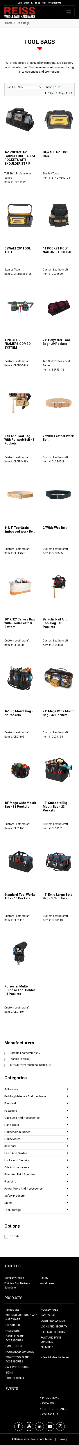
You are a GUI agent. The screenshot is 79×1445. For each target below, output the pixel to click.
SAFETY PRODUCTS (17, 1367)
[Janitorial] (67, 1146)
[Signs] (67, 1202)
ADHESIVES (12, 1309)
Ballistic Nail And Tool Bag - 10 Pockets (55, 623)
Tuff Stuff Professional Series (30, 1064)
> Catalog (47, 1403)
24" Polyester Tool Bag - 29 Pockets (56, 342)
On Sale (14, 1236)
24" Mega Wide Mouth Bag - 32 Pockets (58, 713)
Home (9, 23)
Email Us (56, 2)
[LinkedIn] (39, 1426)
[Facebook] (18, 1426)
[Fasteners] (67, 1110)
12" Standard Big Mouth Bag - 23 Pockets (55, 806)
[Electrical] (67, 1103)
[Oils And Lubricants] (67, 1167)
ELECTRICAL (12, 1325)
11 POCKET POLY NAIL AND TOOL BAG (57, 250)
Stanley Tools (20, 1059)
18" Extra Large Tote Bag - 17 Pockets (57, 896)
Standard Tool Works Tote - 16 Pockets (20, 896)
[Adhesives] (67, 1089)
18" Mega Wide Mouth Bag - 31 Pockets (20, 804)
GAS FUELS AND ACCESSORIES (15, 1338)
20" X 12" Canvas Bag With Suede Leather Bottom (19, 623)
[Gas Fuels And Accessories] (67, 1117)
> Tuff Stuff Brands (53, 1408)
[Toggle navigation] (69, 12)
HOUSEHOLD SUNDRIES (19, 1351)
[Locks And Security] (67, 1160)
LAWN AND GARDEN (53, 1320)
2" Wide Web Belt (55, 527)
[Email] (50, 1426)
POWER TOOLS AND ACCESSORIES (17, 1359)
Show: (48, 87)
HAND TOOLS (13, 1346)
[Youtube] (29, 1426)
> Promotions (49, 1397)
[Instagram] (60, 1426)
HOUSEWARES (49, 1309)
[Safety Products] (67, 1195)
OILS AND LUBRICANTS (54, 1332)
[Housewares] (67, 1138)
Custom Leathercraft (25, 1053)
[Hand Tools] (67, 1124)
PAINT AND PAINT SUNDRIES (51, 1339)
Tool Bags (24, 23)
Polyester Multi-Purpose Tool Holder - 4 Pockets (19, 990)
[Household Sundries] (67, 1131)
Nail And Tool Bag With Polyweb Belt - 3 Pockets (19, 439)
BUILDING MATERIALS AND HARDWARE (21, 1317)
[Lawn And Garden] (67, 1153)
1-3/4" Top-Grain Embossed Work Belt (19, 529)
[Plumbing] (67, 1181)
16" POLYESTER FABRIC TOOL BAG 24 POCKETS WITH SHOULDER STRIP (19, 158)
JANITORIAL (48, 1315)
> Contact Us (49, 1414)
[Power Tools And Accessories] (67, 1188)
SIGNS (9, 1372)
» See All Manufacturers (55, 1357)
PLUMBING (47, 1347)
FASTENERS (12, 1330)
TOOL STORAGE (15, 1378)
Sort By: (11, 87)
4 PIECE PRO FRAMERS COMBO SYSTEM (17, 343)
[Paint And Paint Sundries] (67, 1174)
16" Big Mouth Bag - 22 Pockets (18, 713)
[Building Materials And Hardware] (67, 1096)
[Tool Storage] (67, 1209)
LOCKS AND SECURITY (54, 1326)
